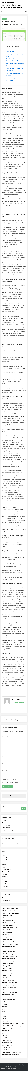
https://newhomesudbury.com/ (10, 942)
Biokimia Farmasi (6, 825)
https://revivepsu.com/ (8, 932)
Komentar (5, 736)
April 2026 (5, 864)
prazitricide (5, 1002)
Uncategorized (6, 900)
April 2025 (5, 886)
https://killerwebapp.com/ (9, 961)
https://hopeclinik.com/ (8, 1028)
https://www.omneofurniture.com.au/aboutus (14, 1023)
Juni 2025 (4, 881)
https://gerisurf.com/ (7, 968)
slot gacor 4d (5, 1033)
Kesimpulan (9, 80)
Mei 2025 (4, 884)
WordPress (10, 1068)
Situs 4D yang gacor (7, 1038)
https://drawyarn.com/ (8, 980)
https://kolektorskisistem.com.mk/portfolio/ (13, 1026)
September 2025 (6, 874)
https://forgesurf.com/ (8, 973)
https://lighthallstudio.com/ (9, 956)
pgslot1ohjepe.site (7, 1045)
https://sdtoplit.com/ (7, 930)
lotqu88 (4, 1004)
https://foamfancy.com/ (8, 975)
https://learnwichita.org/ (8, 958)
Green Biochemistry (7, 830)
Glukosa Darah (10, 51)
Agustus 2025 (6, 876)
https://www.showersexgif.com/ (10, 913)
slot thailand (5, 1050)
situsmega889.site (7, 1042)
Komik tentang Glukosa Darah (14, 78)
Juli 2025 (4, 879)
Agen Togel (5, 1021)
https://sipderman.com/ (8, 922)
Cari (3, 806)
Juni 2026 (4, 860)
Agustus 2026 (6, 855)
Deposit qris (5, 1016)
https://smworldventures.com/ (10, 920)
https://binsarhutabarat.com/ (9, 990)
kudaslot (4, 1014)
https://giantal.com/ (7, 966)
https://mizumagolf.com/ (9, 949)
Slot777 (4, 1018)
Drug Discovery (6, 827)
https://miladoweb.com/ (8, 951)
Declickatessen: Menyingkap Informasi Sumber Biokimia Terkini (11, 4)
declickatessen (7, 24)
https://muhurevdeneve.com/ (10, 944)
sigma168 (4, 1011)
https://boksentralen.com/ (9, 985)
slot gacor (4, 1006)
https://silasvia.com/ (7, 925)
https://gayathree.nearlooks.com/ (11, 1054)
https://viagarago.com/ (8, 915)
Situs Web (5, 770)
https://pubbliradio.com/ (8, 934)
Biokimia (4, 18)
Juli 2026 (4, 857)
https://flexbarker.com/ (8, 978)
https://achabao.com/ (8, 997)
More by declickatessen (18, 702)
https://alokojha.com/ (8, 994)
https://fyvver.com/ (7, 970)
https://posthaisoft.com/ (8, 937)
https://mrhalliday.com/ (8, 946)
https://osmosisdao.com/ (8, 939)
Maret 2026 (5, 867)
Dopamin (4, 823)
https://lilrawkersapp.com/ (9, 954)
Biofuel (4, 820)
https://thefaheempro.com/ (9, 918)
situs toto (4, 1009)
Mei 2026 (4, 862)
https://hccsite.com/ (7, 963)
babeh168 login (6, 1047)
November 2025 (6, 869)
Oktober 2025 (6, 872)
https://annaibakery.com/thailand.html (12, 1052)
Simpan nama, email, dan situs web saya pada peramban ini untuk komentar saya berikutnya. (13, 781)
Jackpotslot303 (6, 1035)
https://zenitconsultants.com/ (10, 908)
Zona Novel (7, 796)
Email (4, 763)
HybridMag (18, 1068)
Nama (4, 756)
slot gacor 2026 (6, 1030)
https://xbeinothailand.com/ (9, 910)
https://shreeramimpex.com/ (9, 927)
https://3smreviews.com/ (9, 999)
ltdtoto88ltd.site (6, 1040)
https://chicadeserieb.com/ (9, 982)
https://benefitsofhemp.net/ (9, 992)
